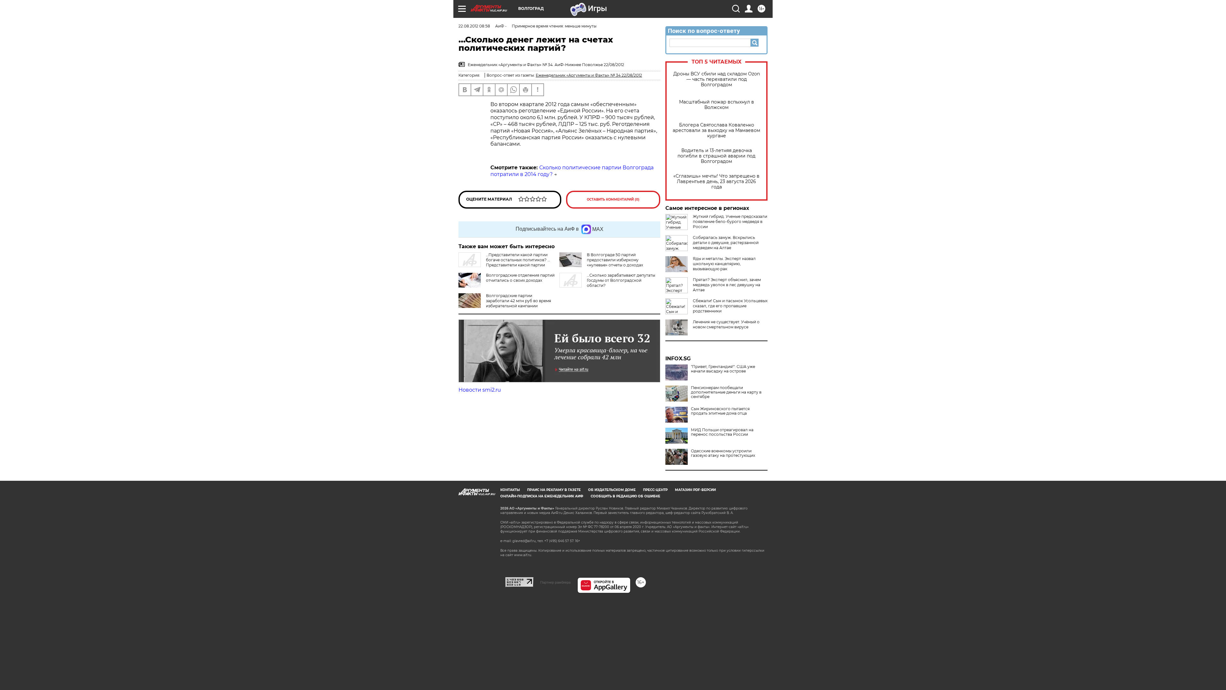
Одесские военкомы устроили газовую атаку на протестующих (723, 453)
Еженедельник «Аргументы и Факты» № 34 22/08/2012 (589, 75)
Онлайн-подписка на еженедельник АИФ (541, 496)
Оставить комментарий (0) (613, 199)
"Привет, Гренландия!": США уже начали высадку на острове (723, 368)
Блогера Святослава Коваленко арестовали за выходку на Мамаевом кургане (716, 130)
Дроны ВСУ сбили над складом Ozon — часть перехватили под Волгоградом (716, 79)
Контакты (510, 490)
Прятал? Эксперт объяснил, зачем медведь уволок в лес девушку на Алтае (727, 284)
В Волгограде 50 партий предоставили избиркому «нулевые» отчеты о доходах (615, 259)
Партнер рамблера (555, 582)
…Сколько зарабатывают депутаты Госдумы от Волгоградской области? (621, 280)
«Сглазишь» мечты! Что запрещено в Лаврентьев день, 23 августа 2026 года (716, 181)
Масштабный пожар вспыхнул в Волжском (716, 104)
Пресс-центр (655, 490)
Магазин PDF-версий (695, 490)
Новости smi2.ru (479, 390)
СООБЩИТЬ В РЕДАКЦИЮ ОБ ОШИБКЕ (625, 496)
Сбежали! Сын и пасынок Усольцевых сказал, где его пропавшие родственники (730, 305)
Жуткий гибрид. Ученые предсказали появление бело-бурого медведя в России (730, 221)
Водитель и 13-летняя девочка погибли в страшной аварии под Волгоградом (716, 156)
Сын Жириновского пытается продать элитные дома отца (720, 411)
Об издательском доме (612, 490)
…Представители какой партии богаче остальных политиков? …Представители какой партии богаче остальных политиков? (504, 262)
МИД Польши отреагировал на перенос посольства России (722, 432)
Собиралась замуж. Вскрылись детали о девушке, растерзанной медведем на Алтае (726, 242)
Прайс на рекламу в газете (554, 490)
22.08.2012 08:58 (474, 26)
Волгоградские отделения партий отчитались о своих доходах (520, 278)
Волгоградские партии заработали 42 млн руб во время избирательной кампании (518, 300)
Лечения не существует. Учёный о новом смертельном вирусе (726, 324)
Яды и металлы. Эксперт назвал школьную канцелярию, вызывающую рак (724, 263)
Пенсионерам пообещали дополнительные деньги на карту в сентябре (726, 392)
